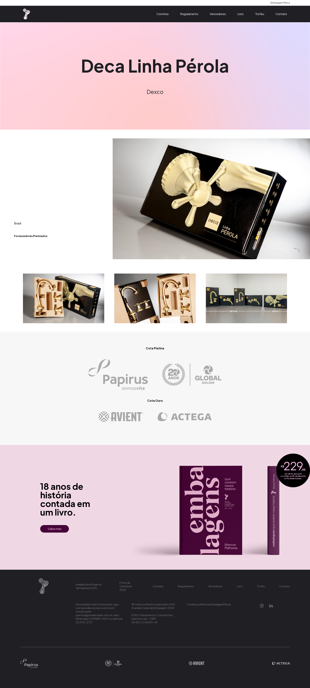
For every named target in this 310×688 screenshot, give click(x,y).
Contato (281, 14)
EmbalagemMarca (220, 604)
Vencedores (218, 14)
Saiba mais (55, 529)
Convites (163, 14)
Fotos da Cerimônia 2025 (125, 586)
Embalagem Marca (280, 2)
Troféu (259, 14)
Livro (240, 14)
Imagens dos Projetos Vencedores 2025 (89, 586)
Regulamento (189, 14)
